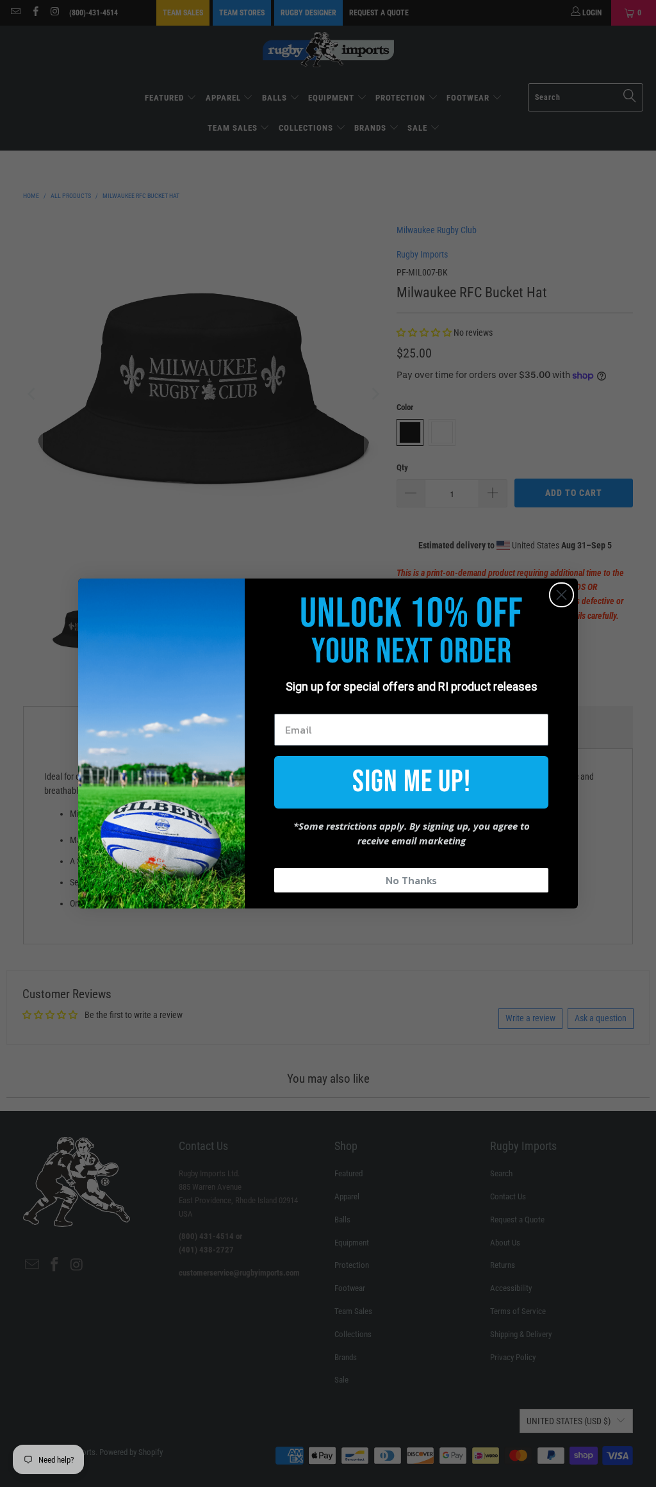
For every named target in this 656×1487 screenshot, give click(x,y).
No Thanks (411, 880)
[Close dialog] (561, 595)
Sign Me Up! (411, 782)
